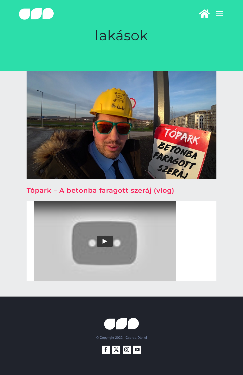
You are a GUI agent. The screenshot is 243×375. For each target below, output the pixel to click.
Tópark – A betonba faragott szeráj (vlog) (100, 190)
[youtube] (137, 350)
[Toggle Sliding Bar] (202, 14)
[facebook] (106, 350)
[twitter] (116, 350)
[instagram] (127, 350)
